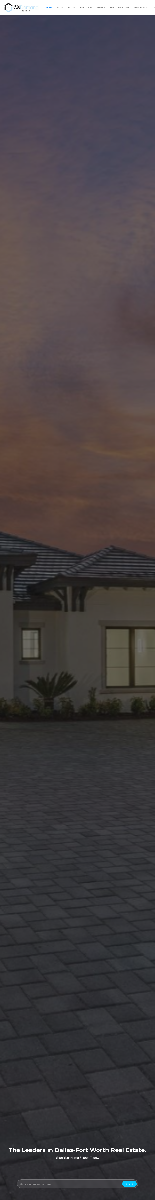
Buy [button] (58, 8)
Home (49, 8)
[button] (129, 1184)
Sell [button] (70, 8)
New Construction (119, 8)
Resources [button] (139, 8)
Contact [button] (84, 8)
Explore (101, 8)
